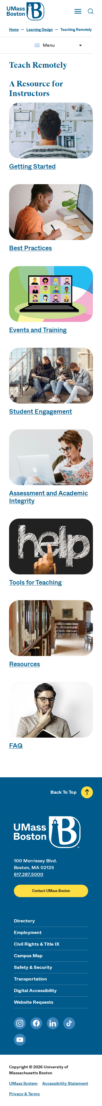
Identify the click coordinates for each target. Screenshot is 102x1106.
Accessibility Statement (65, 1083)
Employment (28, 932)
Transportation (30, 979)
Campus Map (28, 955)
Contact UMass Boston (51, 890)
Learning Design (39, 29)
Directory (24, 921)
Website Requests (33, 1002)
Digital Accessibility (35, 990)
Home (14, 29)
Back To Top (63, 792)
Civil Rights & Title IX (36, 944)
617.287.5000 (28, 874)
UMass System (23, 1083)
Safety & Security (33, 967)
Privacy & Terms (24, 1094)
